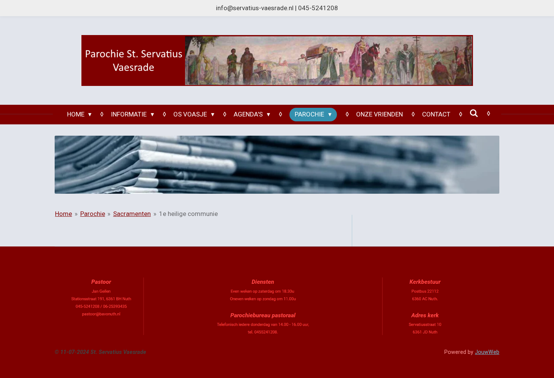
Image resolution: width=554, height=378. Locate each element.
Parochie (92, 213)
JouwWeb (487, 352)
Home (63, 213)
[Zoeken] (474, 113)
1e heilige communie (188, 213)
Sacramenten (132, 213)
